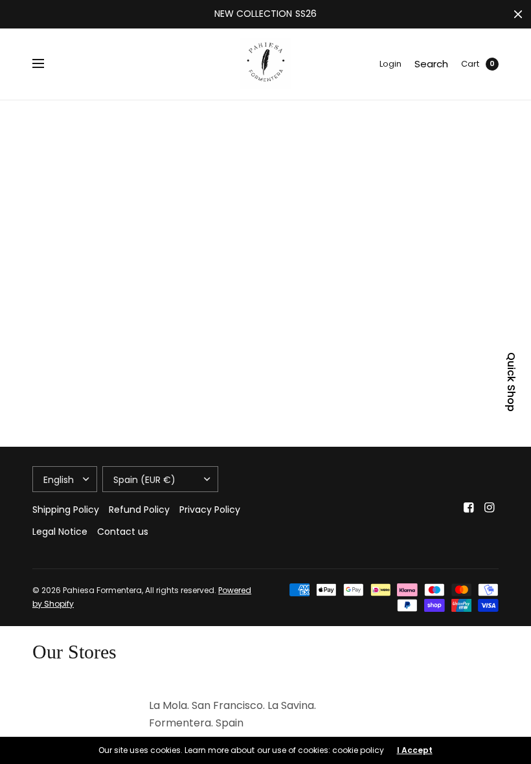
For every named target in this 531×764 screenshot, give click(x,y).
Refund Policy (139, 509)
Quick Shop (511, 382)
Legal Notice (59, 531)
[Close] (518, 14)
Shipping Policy (65, 509)
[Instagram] (489, 507)
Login (390, 64)
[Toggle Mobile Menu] (46, 64)
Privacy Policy (209, 509)
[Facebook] (469, 507)
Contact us (122, 531)
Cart (470, 64)
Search (431, 64)
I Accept (415, 750)
